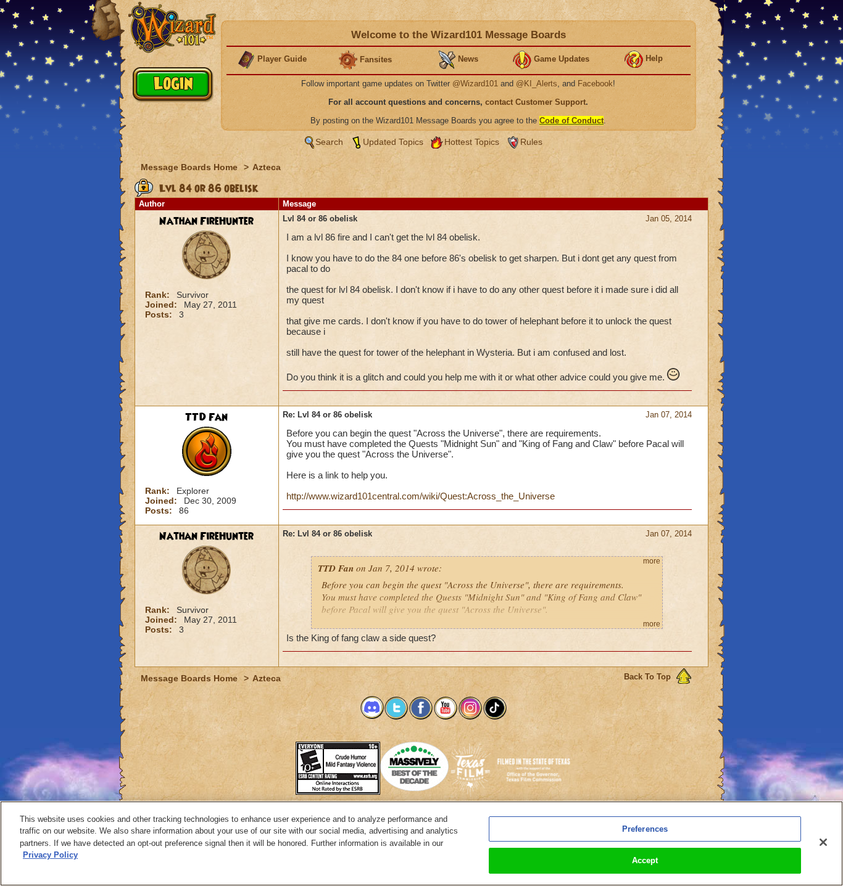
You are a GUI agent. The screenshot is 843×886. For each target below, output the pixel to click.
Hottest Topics (471, 142)
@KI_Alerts (536, 83)
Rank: (158, 295)
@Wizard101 (475, 83)
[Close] (823, 842)
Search (329, 142)
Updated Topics (393, 142)
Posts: (160, 314)
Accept (645, 860)
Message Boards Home (190, 167)
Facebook (595, 83)
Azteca (266, 167)
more (651, 561)
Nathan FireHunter (206, 221)
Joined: (162, 305)
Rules (531, 142)
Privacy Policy (50, 854)
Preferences (645, 829)
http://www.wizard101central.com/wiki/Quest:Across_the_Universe (420, 496)
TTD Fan (206, 417)
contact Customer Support (535, 102)
